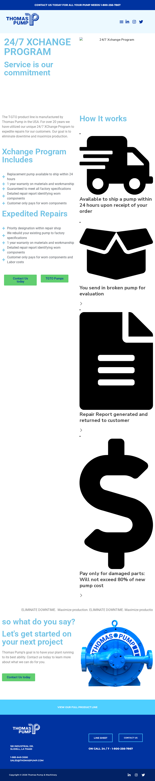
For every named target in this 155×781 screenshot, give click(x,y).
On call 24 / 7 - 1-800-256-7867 (111, 748)
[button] (121, 22)
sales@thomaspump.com (27, 760)
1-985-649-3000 (19, 757)
